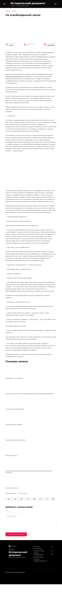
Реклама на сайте (38, 551)
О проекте (36, 546)
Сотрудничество (38, 557)
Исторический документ (27, 3)
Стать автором (37, 548)
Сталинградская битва (13, 76)
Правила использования (38, 554)
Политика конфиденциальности (40, 560)
